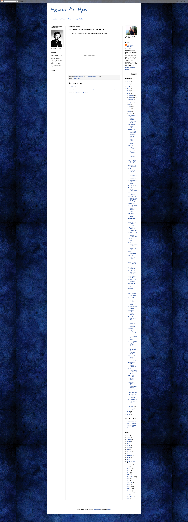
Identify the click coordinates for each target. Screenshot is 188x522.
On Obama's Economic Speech (131, 170)
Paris (128, 481)
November (131, 97)
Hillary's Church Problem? (132, 193)
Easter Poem (131, 203)
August (130, 102)
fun (127, 453)
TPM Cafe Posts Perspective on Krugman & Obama (132, 132)
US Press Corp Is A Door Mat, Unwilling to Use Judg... (132, 199)
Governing (129, 455)
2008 (128, 93)
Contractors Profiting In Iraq (131, 156)
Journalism (130, 465)
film (128, 449)
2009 (128, 91)
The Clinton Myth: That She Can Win (132, 229)
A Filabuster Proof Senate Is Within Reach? (132, 377)
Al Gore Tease (132, 185)
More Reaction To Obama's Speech (132, 272)
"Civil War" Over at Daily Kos (132, 307)
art (127, 435)
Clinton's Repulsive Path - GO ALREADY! (132, 330)
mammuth (97, 509)
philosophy (130, 483)
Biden (128, 437)
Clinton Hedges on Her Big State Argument (132, 324)
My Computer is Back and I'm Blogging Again (132, 402)
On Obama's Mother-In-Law (131, 126)
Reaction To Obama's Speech (131, 285)
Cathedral (129, 439)
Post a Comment (75, 86)
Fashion (129, 447)
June (129, 106)
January (130, 409)
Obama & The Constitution (132, 166)
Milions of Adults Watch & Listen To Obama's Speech (132, 208)
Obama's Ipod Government (132, 294)
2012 (128, 84)
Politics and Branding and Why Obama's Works (132, 371)
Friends (129, 451)
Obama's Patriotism (131, 268)
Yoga (128, 499)
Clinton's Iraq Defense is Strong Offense (131, 312)
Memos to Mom (69, 10)
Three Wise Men (132, 392)
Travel (128, 494)
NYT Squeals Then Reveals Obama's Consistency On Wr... (132, 119)
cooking (129, 441)
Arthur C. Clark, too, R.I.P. (132, 276)
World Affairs (130, 497)
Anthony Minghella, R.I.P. (131, 290)
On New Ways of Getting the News (132, 182)
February (131, 406)
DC (128, 443)
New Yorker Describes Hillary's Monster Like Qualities (132, 384)
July (129, 104)
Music (128, 473)
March (130, 113)
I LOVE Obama (76, 78)
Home (94, 90)
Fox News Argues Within (131, 215)
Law (128, 467)
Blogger (109, 509)
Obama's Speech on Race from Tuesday (132, 258)
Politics (129, 487)
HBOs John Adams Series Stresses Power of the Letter (132, 301)
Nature (128, 475)
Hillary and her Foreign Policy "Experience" (132, 358)
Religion (129, 489)
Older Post (116, 90)
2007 (128, 412)
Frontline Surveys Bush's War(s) (132, 189)
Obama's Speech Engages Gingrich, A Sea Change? (131, 149)
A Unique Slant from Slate (132, 280)
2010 (128, 88)
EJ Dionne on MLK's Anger (132, 252)
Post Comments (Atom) (82, 93)
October (130, 99)
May (129, 109)
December (131, 95)
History (129, 459)
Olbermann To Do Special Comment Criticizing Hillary (132, 350)
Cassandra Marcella (130, 45)
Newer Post (72, 90)
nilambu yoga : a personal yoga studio (131, 426)
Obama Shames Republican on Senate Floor (132, 343)
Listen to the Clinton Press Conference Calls (132, 337)
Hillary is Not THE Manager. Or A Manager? (132, 364)
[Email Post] (100, 76)
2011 (128, 86)
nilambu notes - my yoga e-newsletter (132, 422)
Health (128, 457)
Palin (128, 479)
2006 (128, 414)
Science (129, 491)
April (129, 111)
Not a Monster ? (132, 390)
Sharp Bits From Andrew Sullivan (132, 224)
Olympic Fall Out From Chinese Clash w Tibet (132, 234)
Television (129, 493)
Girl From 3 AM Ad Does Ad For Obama (132, 263)
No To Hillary (130, 477)
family (128, 445)
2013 (128, 81)
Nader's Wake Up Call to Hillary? (132, 161)
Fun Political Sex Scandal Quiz (132, 318)
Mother (129, 471)
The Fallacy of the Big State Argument (132, 396)
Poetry (128, 485)
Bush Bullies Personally (131, 219)
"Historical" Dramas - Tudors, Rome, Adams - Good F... (131, 140)
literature (129, 469)
